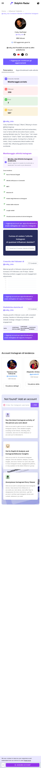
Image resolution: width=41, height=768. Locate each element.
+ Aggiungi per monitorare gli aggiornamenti (20, 62)
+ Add (35, 405)
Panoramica (8, 70)
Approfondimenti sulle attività (27, 70)
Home (4, 11)
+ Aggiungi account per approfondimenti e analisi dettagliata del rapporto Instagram (20, 224)
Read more (27, 760)
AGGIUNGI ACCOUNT (24, 765)
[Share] (3, 765)
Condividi (33, 263)
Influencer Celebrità (15, 11)
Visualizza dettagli (12, 386)
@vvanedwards (12, 376)
